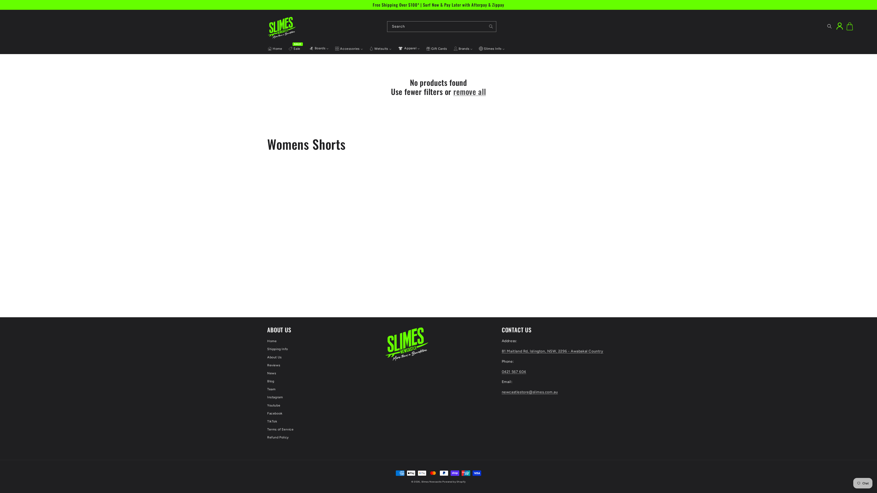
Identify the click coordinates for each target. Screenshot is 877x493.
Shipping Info (277, 349)
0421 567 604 (514, 372)
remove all (469, 91)
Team (271, 389)
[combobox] (441, 26)
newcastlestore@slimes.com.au (530, 392)
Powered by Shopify (454, 481)
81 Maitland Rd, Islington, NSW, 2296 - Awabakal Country (552, 351)
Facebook (275, 413)
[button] (829, 26)
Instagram (275, 397)
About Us (274, 357)
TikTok (272, 421)
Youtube (273, 405)
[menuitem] (274, 49)
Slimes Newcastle (431, 481)
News (271, 373)
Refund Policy (278, 437)
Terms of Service (280, 429)
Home (272, 341)
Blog (270, 381)
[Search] (491, 26)
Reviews (273, 365)
